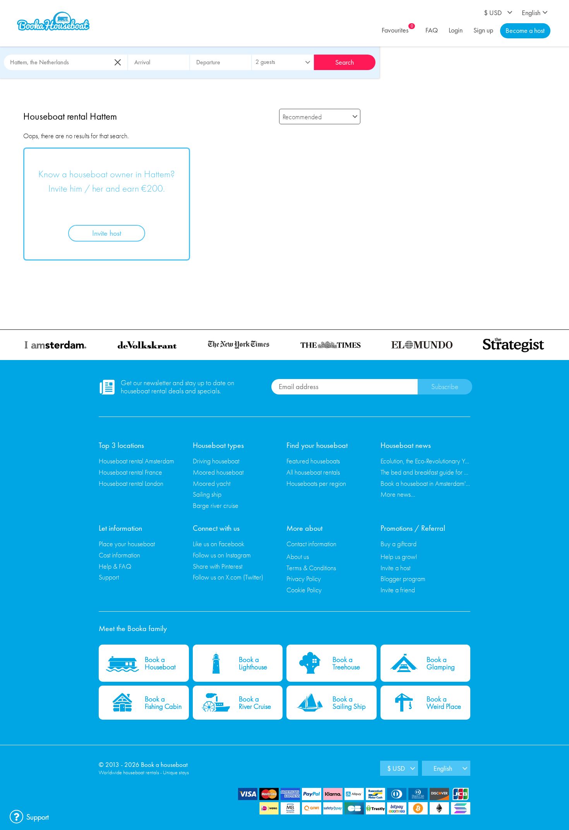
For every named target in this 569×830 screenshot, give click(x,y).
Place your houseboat (127, 543)
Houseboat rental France (130, 472)
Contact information (311, 543)
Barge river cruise (215, 505)
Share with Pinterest (217, 566)
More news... (397, 494)
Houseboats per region (316, 483)
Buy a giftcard (398, 543)
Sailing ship (207, 494)
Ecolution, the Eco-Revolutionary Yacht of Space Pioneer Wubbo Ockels (425, 460)
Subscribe (444, 386)
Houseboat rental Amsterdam (136, 460)
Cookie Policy (304, 589)
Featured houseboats (313, 460)
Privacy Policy (303, 578)
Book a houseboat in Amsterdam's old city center (425, 483)
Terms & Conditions (311, 567)
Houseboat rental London (131, 483)
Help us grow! (398, 556)
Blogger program (402, 578)
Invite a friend (397, 589)
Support (109, 577)
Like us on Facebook (218, 543)
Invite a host (395, 567)
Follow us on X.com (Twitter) (228, 577)
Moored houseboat (218, 472)
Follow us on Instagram (222, 554)
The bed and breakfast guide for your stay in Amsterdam (425, 472)
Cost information (119, 554)
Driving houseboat (216, 460)
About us (297, 556)
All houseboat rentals (313, 472)
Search (344, 62)
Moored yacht (211, 483)
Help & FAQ (115, 566)
